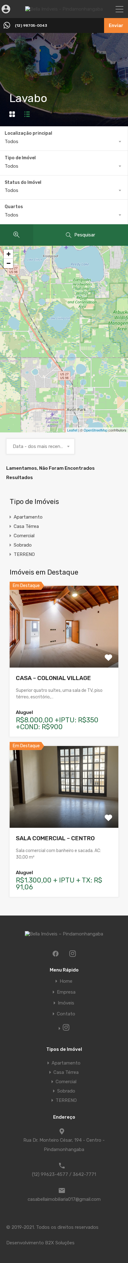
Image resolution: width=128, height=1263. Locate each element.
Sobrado (23, 545)
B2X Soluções (60, 1243)
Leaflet (72, 429)
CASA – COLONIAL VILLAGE (53, 678)
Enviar (116, 25)
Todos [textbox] (11, 141)
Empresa (66, 992)
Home (66, 981)
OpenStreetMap (95, 429)
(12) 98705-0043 (31, 25)
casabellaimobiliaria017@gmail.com (64, 1199)
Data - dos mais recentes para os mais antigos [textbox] (40, 446)
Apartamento (28, 517)
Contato (66, 1014)
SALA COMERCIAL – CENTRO (55, 838)
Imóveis (66, 1003)
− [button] (9, 263)
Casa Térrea (26, 526)
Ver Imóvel (64, 651)
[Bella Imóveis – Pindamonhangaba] (64, 9)
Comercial (24, 535)
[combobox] (64, 141)
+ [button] (9, 254)
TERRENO (24, 554)
